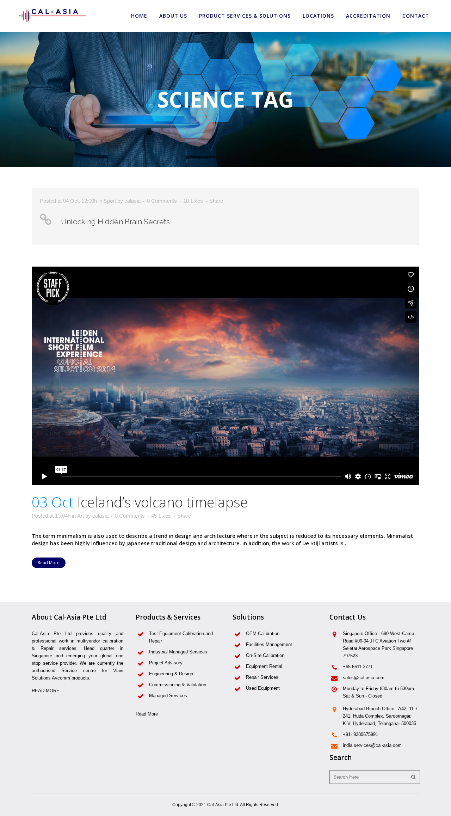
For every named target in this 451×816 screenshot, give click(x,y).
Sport (110, 201)
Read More (49, 563)
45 (161, 515)
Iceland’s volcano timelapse (162, 502)
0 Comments (162, 201)
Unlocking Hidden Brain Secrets (115, 221)
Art (80, 516)
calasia (132, 201)
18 (193, 201)
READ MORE (46, 690)
